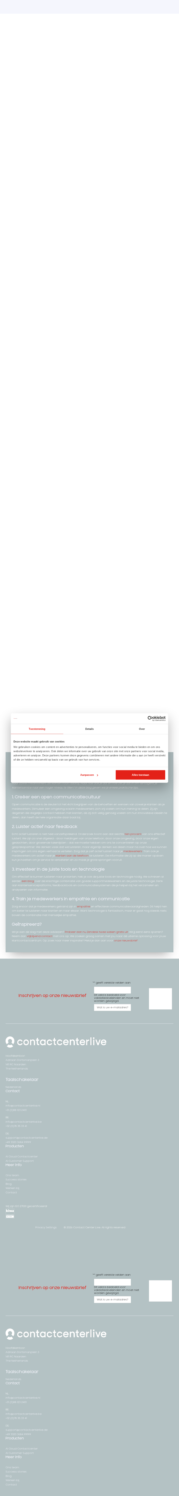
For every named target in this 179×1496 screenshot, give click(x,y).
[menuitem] (61, 7)
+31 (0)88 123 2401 (16, 1110)
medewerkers (132, 851)
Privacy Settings (46, 1227)
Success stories (16, 1179)
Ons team (12, 1175)
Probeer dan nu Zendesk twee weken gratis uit (96, 932)
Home (61, 6)
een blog (28, 881)
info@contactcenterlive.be (24, 1121)
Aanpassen (87, 774)
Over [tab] (142, 728)
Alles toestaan (140, 774)
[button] (7, 1228)
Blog (9, 1183)
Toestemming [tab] (37, 728)
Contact (11, 1192)
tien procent (133, 834)
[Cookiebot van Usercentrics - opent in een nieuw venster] (150, 718)
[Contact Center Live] (26, 7)
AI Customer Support (121, 6)
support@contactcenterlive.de (27, 1137)
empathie (83, 906)
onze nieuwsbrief (126, 940)
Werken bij (12, 1188)
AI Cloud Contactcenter (86, 6)
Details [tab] (89, 728)
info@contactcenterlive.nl (23, 1105)
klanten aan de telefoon (72, 855)
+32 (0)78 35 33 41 (16, 1126)
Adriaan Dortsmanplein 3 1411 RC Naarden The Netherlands (22, 1064)
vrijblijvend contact (39, 936)
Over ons (146, 6)
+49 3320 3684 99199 (18, 1142)
